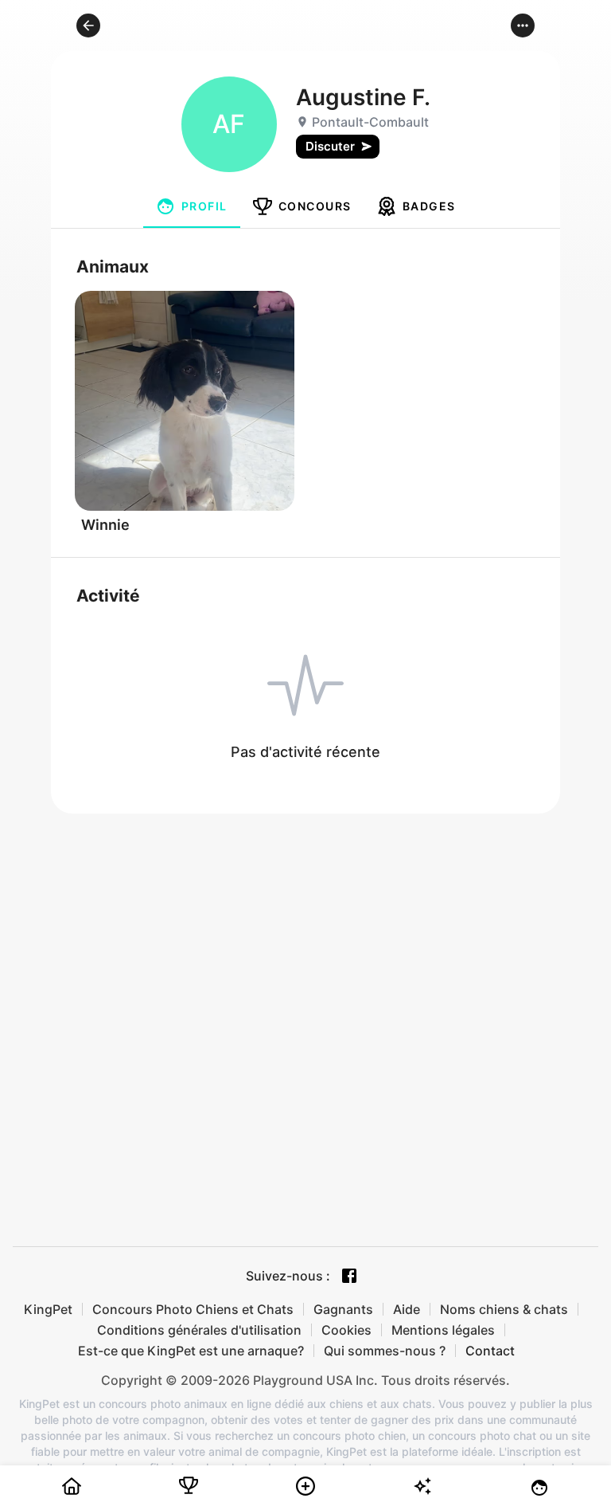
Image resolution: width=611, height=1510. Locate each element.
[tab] (191, 206)
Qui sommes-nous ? (385, 1350)
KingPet (48, 1309)
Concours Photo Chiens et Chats (193, 1309)
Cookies (346, 1330)
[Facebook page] (349, 1276)
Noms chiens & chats (504, 1309)
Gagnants (343, 1309)
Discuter (330, 146)
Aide (406, 1309)
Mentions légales (443, 1330)
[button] (88, 25)
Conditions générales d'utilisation (199, 1330)
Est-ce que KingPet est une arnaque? (191, 1350)
